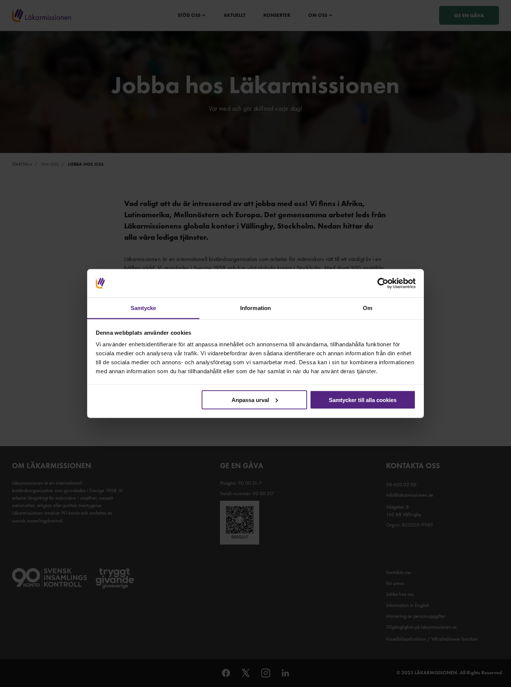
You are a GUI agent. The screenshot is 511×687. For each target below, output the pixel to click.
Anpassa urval (250, 399)
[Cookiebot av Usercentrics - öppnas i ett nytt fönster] (383, 283)
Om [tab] (367, 308)
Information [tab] (255, 308)
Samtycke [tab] (143, 308)
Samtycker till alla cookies (363, 399)
